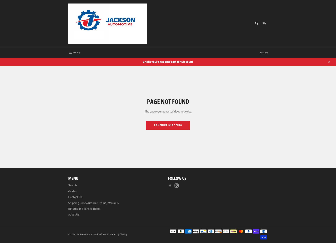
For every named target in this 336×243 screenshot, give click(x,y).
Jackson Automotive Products (91, 234)
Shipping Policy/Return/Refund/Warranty (93, 203)
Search (72, 185)
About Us (73, 215)
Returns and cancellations (84, 209)
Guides (72, 191)
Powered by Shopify (117, 234)
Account (264, 52)
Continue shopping (168, 125)
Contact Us (75, 197)
